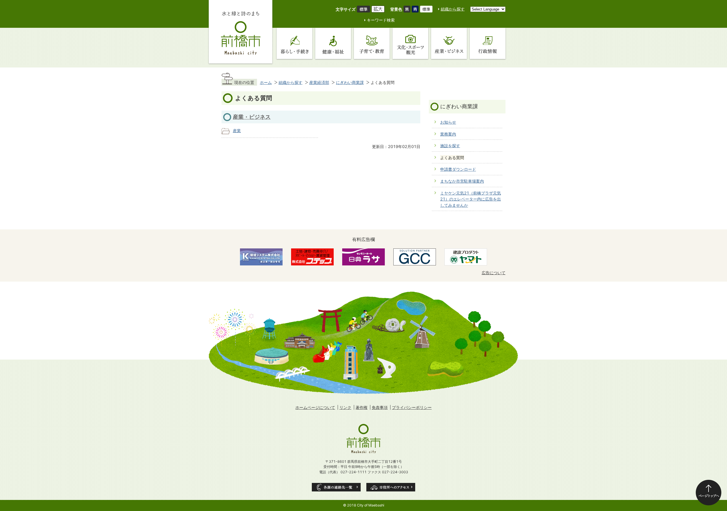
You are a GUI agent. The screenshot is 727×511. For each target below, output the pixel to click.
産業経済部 (319, 82)
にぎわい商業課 (350, 82)
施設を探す (450, 145)
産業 (237, 130)
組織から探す (453, 9)
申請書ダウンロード (458, 169)
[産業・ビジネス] (449, 43)
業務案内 (448, 134)
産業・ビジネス (252, 117)
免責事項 (380, 407)
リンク (345, 407)
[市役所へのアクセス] (390, 487)
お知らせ (448, 122)
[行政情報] (487, 43)
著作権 (361, 407)
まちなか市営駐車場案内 (462, 181)
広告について (493, 272)
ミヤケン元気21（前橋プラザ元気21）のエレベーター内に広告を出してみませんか (470, 199)
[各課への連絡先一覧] (336, 487)
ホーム (266, 82)
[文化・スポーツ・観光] (410, 43)
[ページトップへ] (708, 492)
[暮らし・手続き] (294, 43)
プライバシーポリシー (412, 407)
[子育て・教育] (372, 43)
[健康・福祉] (333, 43)
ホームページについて (315, 407)
